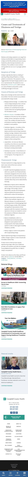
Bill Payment (8, 445)
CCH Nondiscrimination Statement (19, 450)
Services (18, 426)
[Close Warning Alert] (25, 4)
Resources (8, 436)
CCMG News (4, 260)
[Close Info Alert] (25, 10)
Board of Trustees (8, 427)
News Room (9, 442)
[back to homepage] (1, 18)
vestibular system (12, 84)
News (5, 18)
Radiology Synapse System (8, 430)
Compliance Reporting (18, 430)
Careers (19, 442)
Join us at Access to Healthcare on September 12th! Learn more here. (14, 10)
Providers (8, 433)
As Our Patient (19, 436)
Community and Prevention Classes (8, 450)
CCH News (18, 258)
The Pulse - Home (18, 454)
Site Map (14, 467)
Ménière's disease (9, 114)
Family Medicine (11, 258)
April (14, 18)
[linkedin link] (14, 413)
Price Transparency (18, 446)
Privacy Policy (14, 465)
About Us (18, 423)
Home (8, 423)
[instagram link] (17, 413)
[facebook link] (11, 413)
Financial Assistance (8, 439)
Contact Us (9, 454)
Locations (18, 433)
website (11, 256)
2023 (10, 18)
